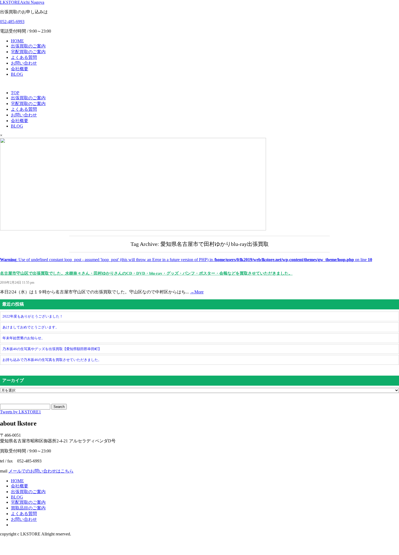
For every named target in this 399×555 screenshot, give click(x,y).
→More (197, 292)
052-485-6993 (12, 21)
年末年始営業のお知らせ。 (23, 338)
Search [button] (59, 407)
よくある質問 (24, 57)
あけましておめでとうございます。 (30, 327)
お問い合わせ (24, 63)
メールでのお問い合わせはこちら (41, 471)
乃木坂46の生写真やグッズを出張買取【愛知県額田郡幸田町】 (52, 349)
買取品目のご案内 (28, 508)
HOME (17, 41)
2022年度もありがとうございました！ (32, 316)
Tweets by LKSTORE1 (20, 412)
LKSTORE (22, 2)
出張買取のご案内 (28, 46)
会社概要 (19, 68)
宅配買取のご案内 (28, 51)
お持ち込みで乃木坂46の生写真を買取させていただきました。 (52, 360)
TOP (15, 92)
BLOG (17, 74)
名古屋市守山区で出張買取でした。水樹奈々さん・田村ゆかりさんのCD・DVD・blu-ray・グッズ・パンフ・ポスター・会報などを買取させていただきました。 (146, 273)
